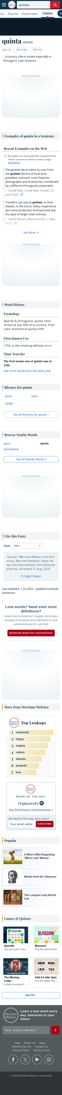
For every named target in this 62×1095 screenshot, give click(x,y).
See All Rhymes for (30, 414)
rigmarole (28, 803)
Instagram (49, 1060)
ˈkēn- (35, 49)
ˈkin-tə (19, 49)
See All (30, 995)
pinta (8, 396)
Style (7, 545)
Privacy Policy (21, 1050)
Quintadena (11, 449)
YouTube (37, 1060)
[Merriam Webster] (30, 789)
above (48, 345)
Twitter (25, 1060)
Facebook (13, 1060)
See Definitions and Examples (30, 809)
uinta (34, 396)
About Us (30, 1042)
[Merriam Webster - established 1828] (12, 5)
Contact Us (42, 1046)
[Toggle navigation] (4, 4)
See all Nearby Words (30, 459)
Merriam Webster (11, 1015)
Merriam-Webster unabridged (31, 633)
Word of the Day (30, 796)
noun (28, 41)
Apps (42, 1042)
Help (18, 1042)
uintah (9, 403)
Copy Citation (32, 576)
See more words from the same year (27, 371)
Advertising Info (22, 1046)
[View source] (22, 194)
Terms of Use (41, 1050)
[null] (42, 803)
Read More (14, 162)
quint (7, 443)
